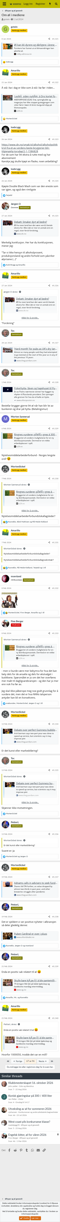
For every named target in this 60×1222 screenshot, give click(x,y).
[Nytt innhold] (50, 4)
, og (28, 522)
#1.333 (55, 633)
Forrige (18, 1061)
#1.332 (55, 588)
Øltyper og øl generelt (30, 1125)
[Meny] (4, 4)
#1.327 (55, 343)
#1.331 (55, 542)
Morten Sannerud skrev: (15, 484)
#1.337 (55, 877)
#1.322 (55, 82)
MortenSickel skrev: (13, 548)
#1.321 (55, 39)
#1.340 (55, 1018)
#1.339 (55, 966)
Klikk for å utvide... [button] (30, 317)
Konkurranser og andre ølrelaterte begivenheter (38, 1112)
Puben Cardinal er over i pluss (30, 933)
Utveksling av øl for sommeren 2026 (30, 1109)
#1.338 (55, 917)
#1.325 (55, 216)
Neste (42, 1061)
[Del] (49, 39)
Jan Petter (12, 1099)
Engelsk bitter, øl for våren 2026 (27, 1135)
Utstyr (20, 1099)
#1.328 (55, 382)
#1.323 (55, 139)
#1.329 (55, 428)
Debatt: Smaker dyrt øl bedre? (30, 221)
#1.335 (55, 770)
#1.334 (55, 724)
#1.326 (55, 286)
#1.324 (55, 181)
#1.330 (55, 479)
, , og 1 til (27, 568)
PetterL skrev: (10, 1024)
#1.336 (55, 834)
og (15, 265)
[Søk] (56, 4)
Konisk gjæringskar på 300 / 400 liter (30, 1096)
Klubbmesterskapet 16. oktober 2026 (30, 1083)
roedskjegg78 (14, 1125)
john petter (13, 1086)
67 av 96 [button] (30, 1061)
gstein (6, 19)
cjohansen (12, 1112)
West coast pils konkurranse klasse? (29, 1121)
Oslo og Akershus (26, 1086)
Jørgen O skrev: (11, 291)
